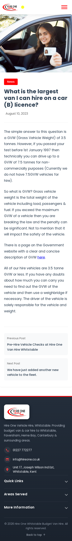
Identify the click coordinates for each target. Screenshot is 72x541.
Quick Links (13, 481)
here (41, 257)
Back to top (36, 535)
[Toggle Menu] (64, 7)
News (11, 82)
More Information (19, 507)
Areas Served (15, 494)
